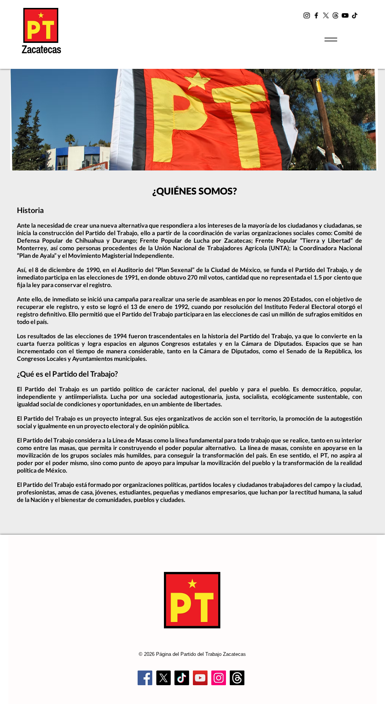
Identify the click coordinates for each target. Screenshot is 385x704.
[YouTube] (345, 15)
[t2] (335, 15)
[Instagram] (307, 15)
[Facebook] (316, 15)
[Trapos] (237, 678)
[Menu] (330, 39)
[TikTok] (354, 15)
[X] (326, 15)
